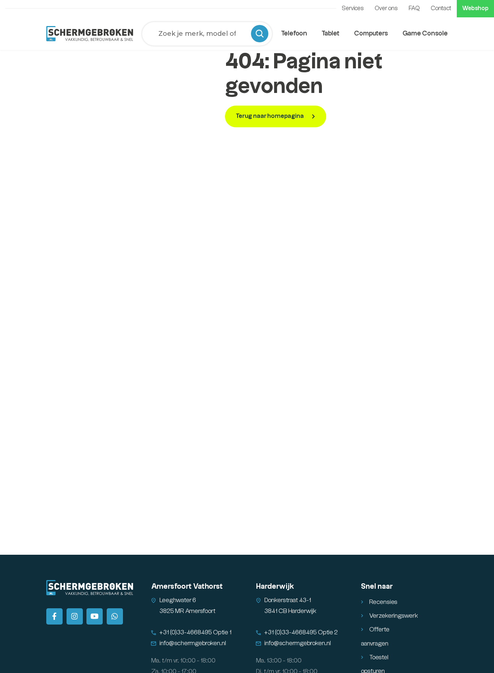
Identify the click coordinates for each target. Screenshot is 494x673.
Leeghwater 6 (177, 600)
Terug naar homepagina (270, 116)
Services (353, 8)
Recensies (383, 602)
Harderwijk (275, 586)
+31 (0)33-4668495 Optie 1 (195, 632)
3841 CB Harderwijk (290, 611)
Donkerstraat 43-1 (287, 600)
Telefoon (294, 33)
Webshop (475, 8)
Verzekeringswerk (393, 616)
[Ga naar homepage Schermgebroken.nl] (89, 33)
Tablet (330, 33)
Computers (371, 33)
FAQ (414, 8)
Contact (441, 8)
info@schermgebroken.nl (192, 643)
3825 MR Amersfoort (187, 611)
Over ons (386, 8)
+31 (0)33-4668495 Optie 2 (301, 632)
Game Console (425, 33)
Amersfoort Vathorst (187, 586)
